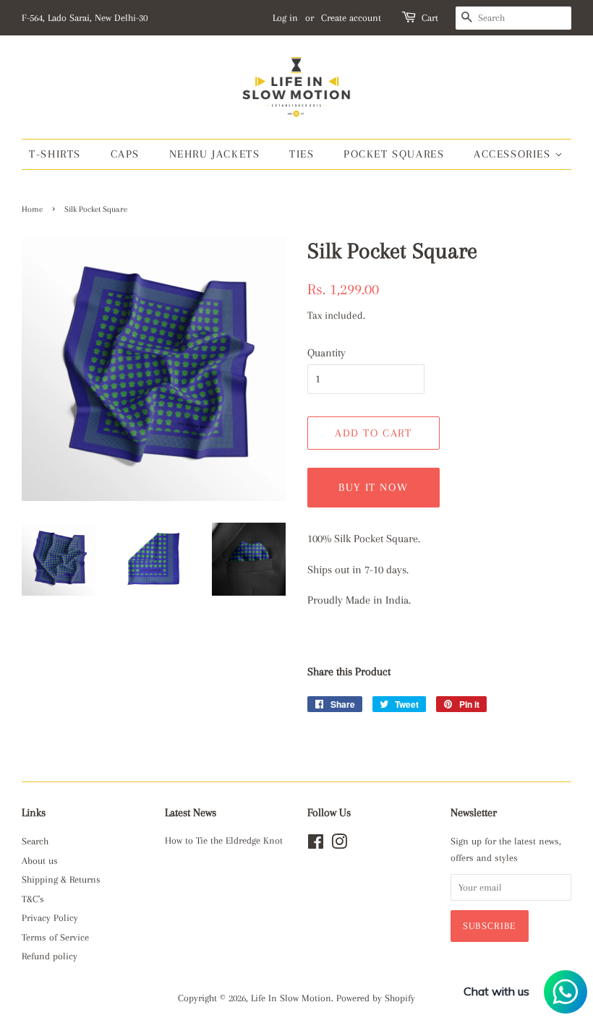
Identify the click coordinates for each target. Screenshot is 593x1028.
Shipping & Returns (61, 879)
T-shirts (55, 153)
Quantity (326, 352)
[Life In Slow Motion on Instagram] (339, 844)
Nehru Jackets (214, 153)
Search (35, 841)
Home (32, 209)
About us (40, 860)
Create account (351, 17)
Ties (301, 153)
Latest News (190, 812)
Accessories (514, 153)
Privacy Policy (50, 917)
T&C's (33, 899)
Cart (430, 17)
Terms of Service (55, 937)
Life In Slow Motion (291, 998)
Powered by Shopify (375, 998)
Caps (125, 153)
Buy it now (373, 487)
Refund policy (49, 956)
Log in (285, 17)
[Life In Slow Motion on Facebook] (315, 844)
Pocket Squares (394, 153)
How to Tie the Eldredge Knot (224, 840)
